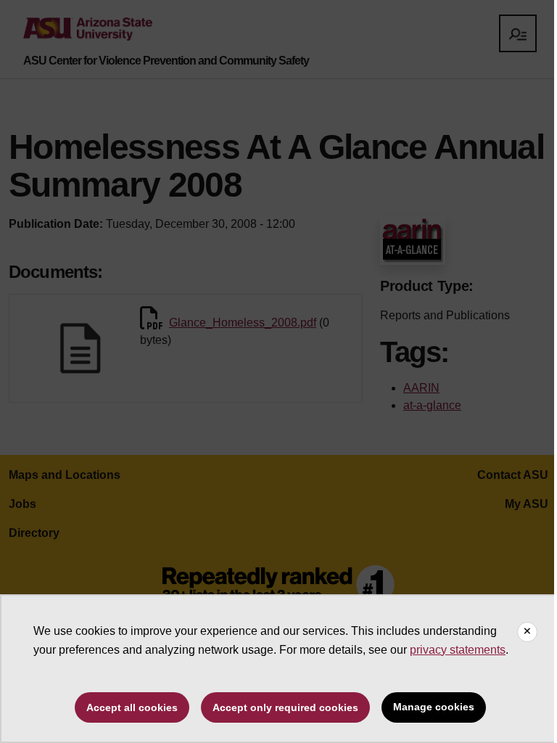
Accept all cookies (132, 707)
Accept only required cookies (285, 707)
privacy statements (458, 650)
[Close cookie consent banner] (527, 632)
